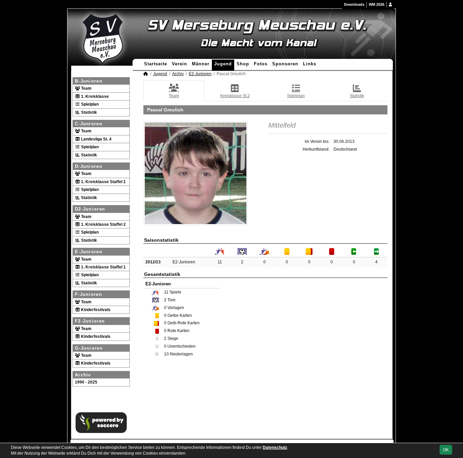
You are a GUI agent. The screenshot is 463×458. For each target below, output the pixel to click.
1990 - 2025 (86, 382)
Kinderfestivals (95, 309)
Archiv (83, 374)
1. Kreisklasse (94, 96)
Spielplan (89, 104)
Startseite (155, 63)
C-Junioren (88, 123)
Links (309, 63)
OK (446, 450)
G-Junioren (89, 348)
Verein (179, 63)
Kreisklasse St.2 (235, 95)
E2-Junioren (200, 73)
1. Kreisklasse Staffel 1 (103, 181)
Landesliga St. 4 (96, 139)
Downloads (354, 4)
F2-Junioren (90, 321)
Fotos (260, 63)
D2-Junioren (90, 209)
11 (220, 262)
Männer (200, 63)
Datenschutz (275, 447)
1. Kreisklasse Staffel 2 (103, 224)
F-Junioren (88, 294)
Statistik (88, 112)
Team (86, 88)
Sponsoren (285, 63)
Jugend (223, 63)
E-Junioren (88, 251)
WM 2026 (376, 4)
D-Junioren (88, 166)
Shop (243, 63)
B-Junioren (88, 81)
